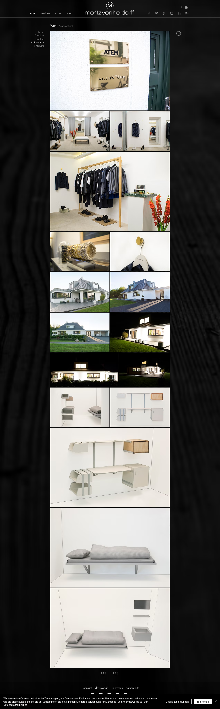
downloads (101, 688)
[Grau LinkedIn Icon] (179, 13)
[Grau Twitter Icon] (156, 13)
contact (87, 688)
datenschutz (132, 688)
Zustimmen (203, 701)
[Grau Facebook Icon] (149, 13)
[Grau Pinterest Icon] (164, 13)
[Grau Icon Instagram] (171, 13)
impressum (118, 688)
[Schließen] (216, 701)
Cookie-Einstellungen (177, 701)
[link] (184, 7)
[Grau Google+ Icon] (187, 13)
